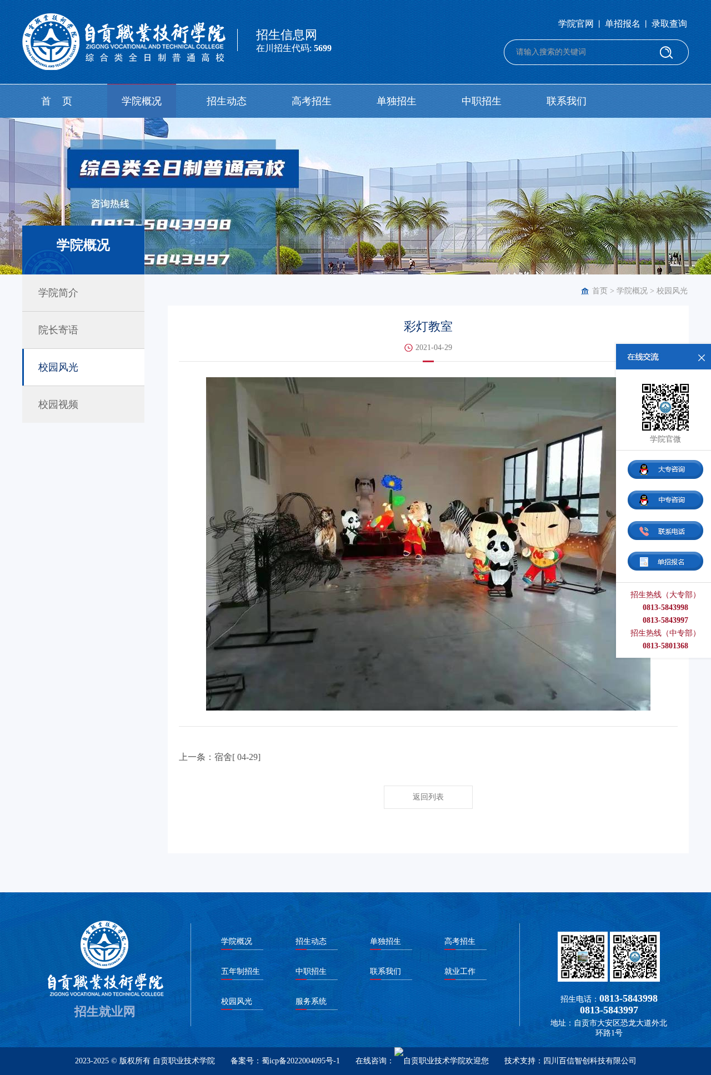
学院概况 (142, 101)
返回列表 (428, 797)
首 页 (56, 101)
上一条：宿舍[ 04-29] (220, 757)
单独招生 (397, 101)
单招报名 (622, 23)
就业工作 (459, 971)
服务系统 (311, 1001)
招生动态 (227, 101)
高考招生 (312, 101)
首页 (600, 291)
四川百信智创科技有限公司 (590, 1061)
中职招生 (482, 101)
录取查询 (669, 23)
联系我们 (567, 101)
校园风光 (672, 291)
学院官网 (576, 23)
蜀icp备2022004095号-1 (301, 1061)
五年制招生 (240, 971)
